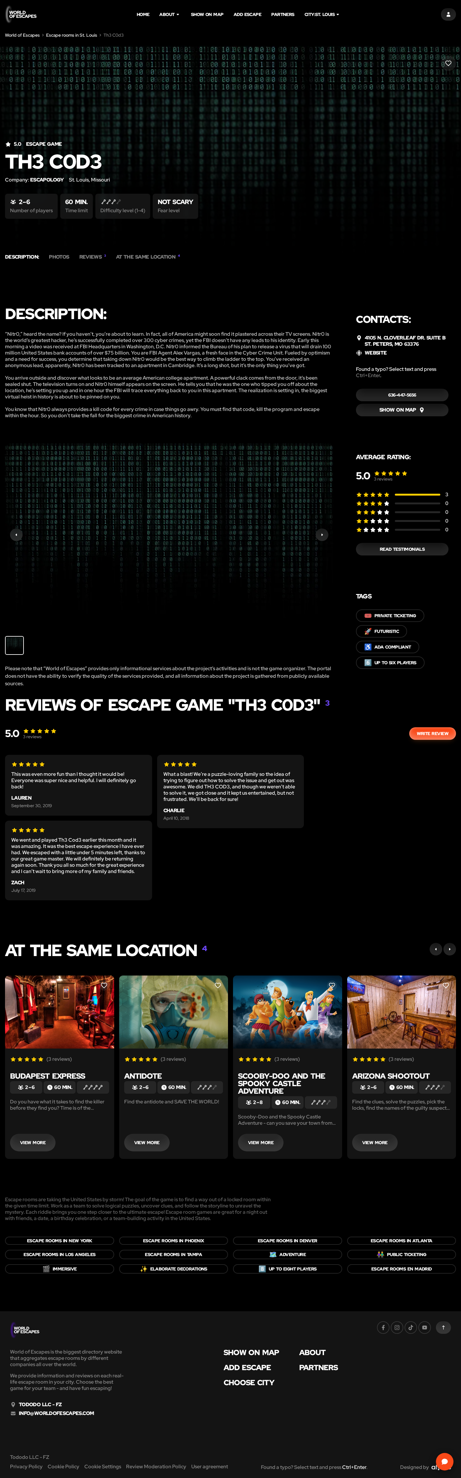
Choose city (249, 1382)
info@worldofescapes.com (56, 1413)
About (166, 14)
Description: (22, 257)
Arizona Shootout (391, 1076)
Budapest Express (47, 1076)
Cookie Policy (63, 1466)
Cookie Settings (102, 1466)
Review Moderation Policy (156, 1466)
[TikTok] (411, 1327)
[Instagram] (397, 1327)
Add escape (248, 14)
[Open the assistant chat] (444, 1461)
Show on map (207, 14)
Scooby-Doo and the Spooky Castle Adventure (281, 1083)
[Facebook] (383, 1327)
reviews (383, 479)
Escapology (47, 179)
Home (143, 14)
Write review (432, 733)
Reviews (92, 257)
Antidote (143, 1076)
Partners (282, 14)
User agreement (209, 1466)
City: (320, 14)
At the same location (148, 257)
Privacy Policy (26, 1466)
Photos (59, 257)
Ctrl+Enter (368, 375)
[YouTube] (424, 1327)
